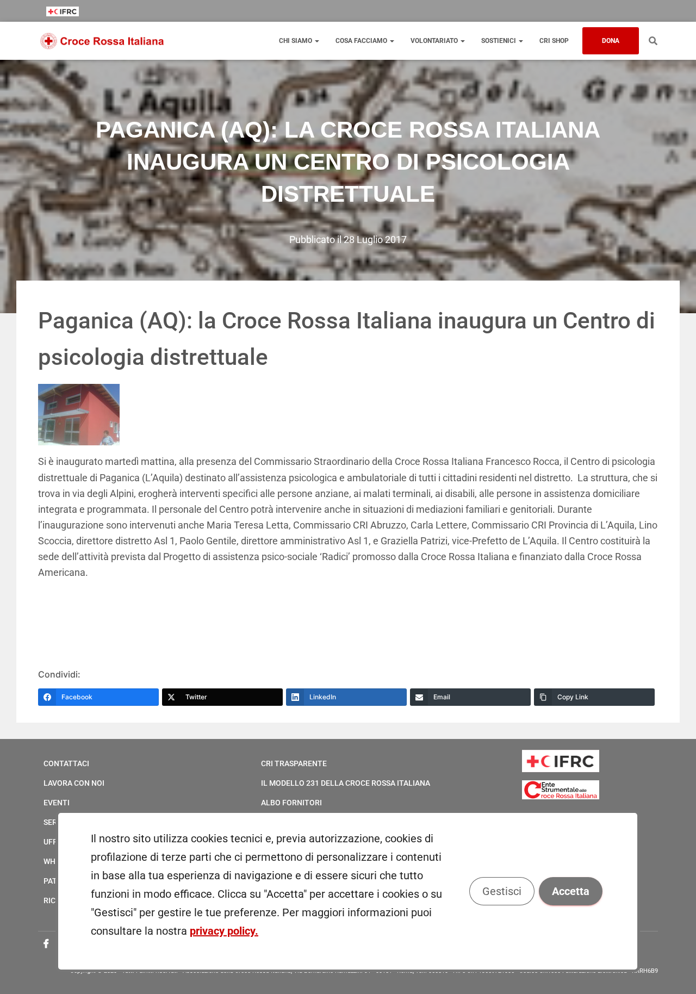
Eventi (57, 802)
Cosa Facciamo (362, 41)
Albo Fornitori (291, 802)
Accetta (571, 891)
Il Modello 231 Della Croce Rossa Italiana (345, 783)
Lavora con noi (74, 783)
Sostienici (499, 41)
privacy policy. (224, 930)
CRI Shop (554, 41)
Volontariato (435, 41)
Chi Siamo (296, 41)
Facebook (46, 943)
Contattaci (66, 763)
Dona (610, 41)
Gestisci (502, 891)
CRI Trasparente (294, 763)
